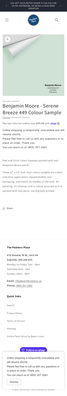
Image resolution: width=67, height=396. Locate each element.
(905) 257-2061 (24, 285)
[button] (7, 20)
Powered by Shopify (46, 389)
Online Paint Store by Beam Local (25, 336)
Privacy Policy (14, 313)
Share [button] (10, 208)
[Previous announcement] (6, 5)
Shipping (6, 117)
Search (10, 305)
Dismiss (14, 381)
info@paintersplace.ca (28, 280)
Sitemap (11, 328)
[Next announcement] (60, 5)
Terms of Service (16, 320)
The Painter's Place (28, 389)
